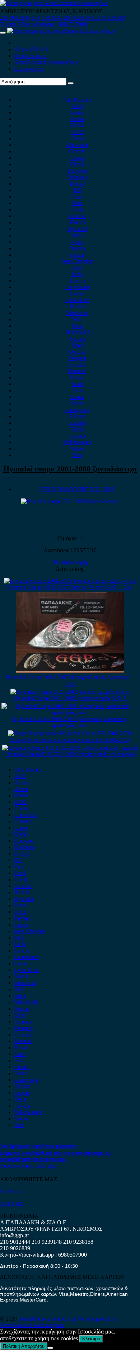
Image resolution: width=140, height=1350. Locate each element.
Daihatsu (77, 177)
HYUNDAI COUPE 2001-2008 (77, 489)
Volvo (77, 449)
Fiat (77, 197)
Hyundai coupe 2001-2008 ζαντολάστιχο (70, 468)
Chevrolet (77, 145)
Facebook (11, 1191)
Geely (77, 209)
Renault (77, 371)
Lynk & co (77, 300)
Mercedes (77, 313)
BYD (77, 132)
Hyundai (77, 229)
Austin (77, 113)
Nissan (77, 339)
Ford (77, 203)
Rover (77, 377)
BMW (77, 125)
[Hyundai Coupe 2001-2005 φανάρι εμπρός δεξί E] (70, 692)
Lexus (77, 293)
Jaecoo (77, 248)
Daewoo (77, 171)
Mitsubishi (77, 332)
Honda (77, 222)
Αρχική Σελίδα (31, 49)
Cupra (77, 158)
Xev (77, 455)
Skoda (77, 397)
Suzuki (77, 423)
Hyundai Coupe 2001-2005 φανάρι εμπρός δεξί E (70, 698)
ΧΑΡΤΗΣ (11, 1204)
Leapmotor (77, 287)
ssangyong (77, 410)
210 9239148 (47, 18)
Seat (77, 390)
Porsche (77, 365)
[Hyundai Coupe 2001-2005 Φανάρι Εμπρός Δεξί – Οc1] (70, 581)
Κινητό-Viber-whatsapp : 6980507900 (43, 24)
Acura (77, 119)
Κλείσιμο (91, 1338)
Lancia (77, 281)
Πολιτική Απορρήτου (24, 1346)
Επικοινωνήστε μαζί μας (28, 1166)
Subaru (77, 416)
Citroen (77, 151)
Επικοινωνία (28, 69)
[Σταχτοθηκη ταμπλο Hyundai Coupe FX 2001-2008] (70, 733)
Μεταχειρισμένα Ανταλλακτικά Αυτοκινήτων (58, 1322)
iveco (77, 242)
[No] (50, 1348)
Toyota (77, 436)
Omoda (77, 352)
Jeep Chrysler (77, 261)
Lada (77, 274)
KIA (77, 268)
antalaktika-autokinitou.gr (48, 1319)
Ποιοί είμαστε (30, 56)
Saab (77, 384)
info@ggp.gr (14, 1235)
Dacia (77, 164)
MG (77, 319)
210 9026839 (110, 18)
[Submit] (71, 83)
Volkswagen (77, 442)
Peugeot (77, 358)
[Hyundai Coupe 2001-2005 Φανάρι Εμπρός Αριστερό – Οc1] (70, 671)
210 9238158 (79, 18)
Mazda (77, 306)
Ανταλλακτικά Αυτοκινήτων (46, 62)
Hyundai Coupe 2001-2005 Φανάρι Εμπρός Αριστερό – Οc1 (70, 680)
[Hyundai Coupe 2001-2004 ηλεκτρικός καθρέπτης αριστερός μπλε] (70, 712)
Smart (77, 403)
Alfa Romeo (77, 100)
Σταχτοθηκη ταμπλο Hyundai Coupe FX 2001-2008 (70, 740)
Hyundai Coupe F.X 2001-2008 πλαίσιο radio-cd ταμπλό (70, 754)
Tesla (77, 429)
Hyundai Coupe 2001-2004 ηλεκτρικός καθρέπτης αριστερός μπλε (70, 722)
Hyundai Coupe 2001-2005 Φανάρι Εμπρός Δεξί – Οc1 (70, 587)
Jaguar (77, 255)
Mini (77, 326)
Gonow (77, 216)
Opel (77, 345)
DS (77, 190)
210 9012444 (15, 18)
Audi (77, 106)
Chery (77, 138)
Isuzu (77, 235)
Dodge (77, 184)
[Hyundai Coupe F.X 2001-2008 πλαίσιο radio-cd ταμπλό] (70, 748)
